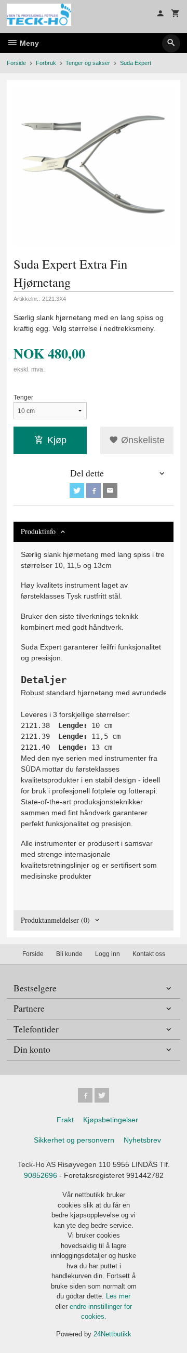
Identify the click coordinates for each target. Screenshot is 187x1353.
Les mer (118, 1296)
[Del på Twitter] (77, 490)
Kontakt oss (148, 954)
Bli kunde (69, 954)
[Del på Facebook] (93, 490)
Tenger (23, 397)
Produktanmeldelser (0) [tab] (55, 920)
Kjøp (56, 440)
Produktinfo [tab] (38, 531)
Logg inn (107, 954)
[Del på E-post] (110, 490)
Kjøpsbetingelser (110, 1120)
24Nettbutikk (112, 1334)
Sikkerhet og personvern (74, 1140)
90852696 (40, 1175)
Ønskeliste (141, 440)
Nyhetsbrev (142, 1140)
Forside (16, 63)
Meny (28, 43)
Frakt (65, 1120)
